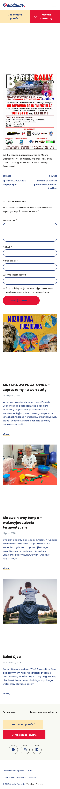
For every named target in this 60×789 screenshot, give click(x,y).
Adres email (10, 260)
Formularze (9, 712)
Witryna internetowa (14, 274)
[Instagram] (25, 749)
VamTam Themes (34, 784)
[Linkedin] (37, 749)
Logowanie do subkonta (43, 712)
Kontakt (33, 777)
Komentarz (10, 220)
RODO (30, 770)
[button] (54, 5)
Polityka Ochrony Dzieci (15, 777)
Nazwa (7, 246)
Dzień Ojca (12, 656)
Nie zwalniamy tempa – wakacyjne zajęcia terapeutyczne (22, 523)
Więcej (6, 434)
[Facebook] (13, 749)
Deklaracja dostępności (13, 770)
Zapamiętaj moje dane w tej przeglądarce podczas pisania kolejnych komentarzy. (29, 290)
